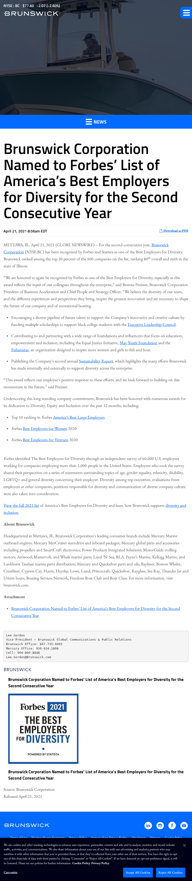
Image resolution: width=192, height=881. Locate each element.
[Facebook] (172, 827)
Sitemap (155, 837)
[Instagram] (160, 827)
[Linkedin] (148, 827)
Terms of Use (18, 837)
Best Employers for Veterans (45, 439)
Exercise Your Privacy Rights (109, 837)
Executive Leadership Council (152, 324)
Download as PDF (175, 230)
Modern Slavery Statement (47, 837)
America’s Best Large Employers (79, 417)
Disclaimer (138, 837)
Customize (10, 872)
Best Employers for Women (45, 428)
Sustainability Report (96, 361)
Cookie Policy (173, 837)
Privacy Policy (78, 837)
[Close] (184, 845)
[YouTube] (184, 827)
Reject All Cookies (170, 872)
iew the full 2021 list (22, 505)
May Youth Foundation (138, 342)
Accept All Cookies (138, 872)
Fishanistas (20, 349)
